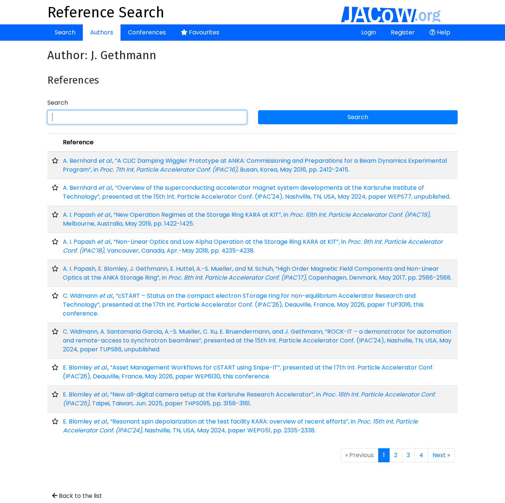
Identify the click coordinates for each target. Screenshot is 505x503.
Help (442, 32)
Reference (78, 142)
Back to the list (79, 496)
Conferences (147, 32)
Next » (441, 455)
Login (368, 32)
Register (403, 32)
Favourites (203, 32)
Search (65, 32)
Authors (101, 32)
